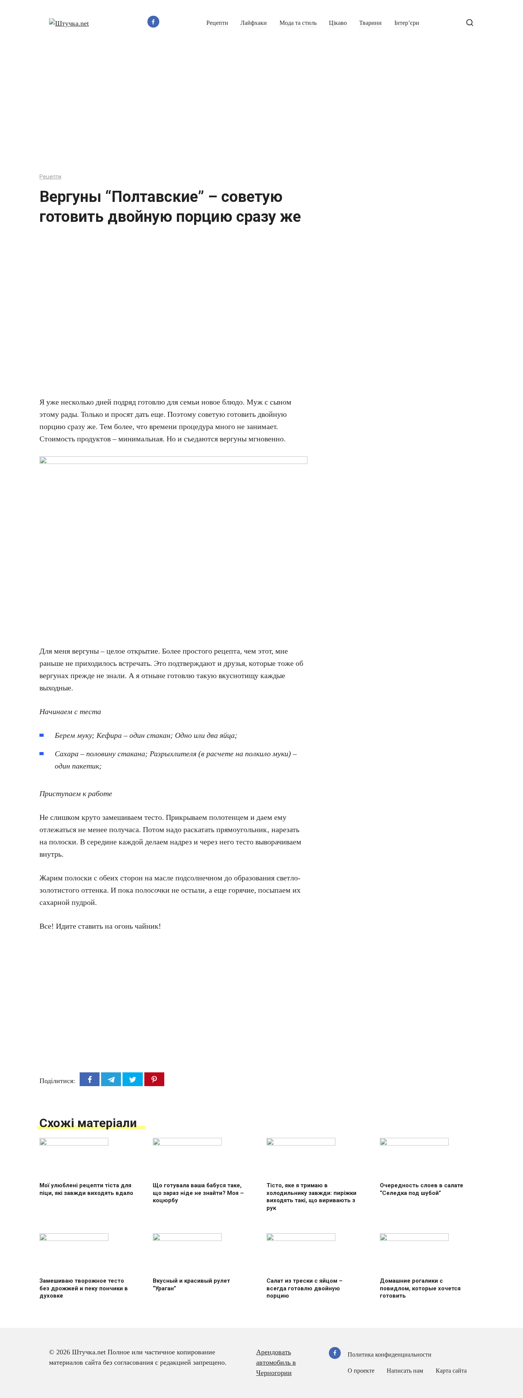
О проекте (361, 1370)
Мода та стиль (298, 23)
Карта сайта (451, 1370)
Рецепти (217, 23)
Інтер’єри (406, 23)
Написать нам (405, 1370)
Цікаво (338, 23)
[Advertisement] (261, 103)
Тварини (370, 23)
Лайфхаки (253, 23)
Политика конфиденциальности (389, 1354)
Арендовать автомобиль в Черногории (276, 1362)
